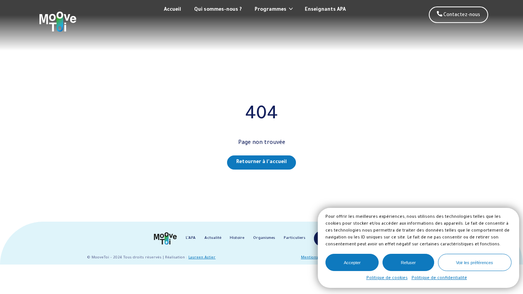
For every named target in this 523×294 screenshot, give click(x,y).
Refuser (408, 262)
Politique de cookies (387, 278)
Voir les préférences (474, 262)
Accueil (172, 10)
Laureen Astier (202, 258)
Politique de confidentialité (439, 278)
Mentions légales (316, 258)
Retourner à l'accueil (261, 162)
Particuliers (294, 238)
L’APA (191, 238)
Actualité (212, 238)
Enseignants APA (325, 10)
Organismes (264, 238)
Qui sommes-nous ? (218, 10)
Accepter (352, 262)
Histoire (237, 238)
